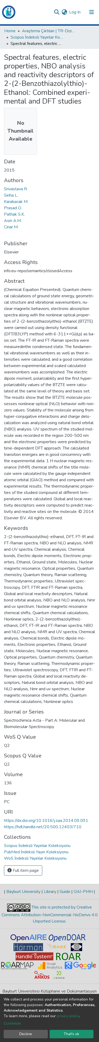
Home (10, 31)
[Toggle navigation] (91, 12)
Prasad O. (13, 208)
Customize (12, 1023)
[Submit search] (56, 12)
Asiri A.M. (13, 221)
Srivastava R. (16, 189)
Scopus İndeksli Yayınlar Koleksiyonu (37, 37)
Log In (75, 12)
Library (50, 892)
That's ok (71, 1033)
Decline (25, 1033)
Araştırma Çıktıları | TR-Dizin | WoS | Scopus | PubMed (48, 31)
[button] (64, 12)
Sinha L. (11, 195)
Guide (65, 892)
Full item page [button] (25, 870)
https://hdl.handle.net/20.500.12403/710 (42, 827)
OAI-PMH (83, 892)
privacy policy (68, 1015)
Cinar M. (11, 227)
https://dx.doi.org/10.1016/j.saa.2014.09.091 (46, 820)
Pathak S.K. (14, 214)
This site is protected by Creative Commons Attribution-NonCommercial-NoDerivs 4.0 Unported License (50, 914)
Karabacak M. (16, 202)
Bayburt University (23, 892)
